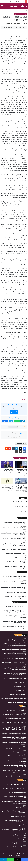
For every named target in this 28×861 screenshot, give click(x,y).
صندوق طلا (24, 508)
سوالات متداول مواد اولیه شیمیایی (20, 506)
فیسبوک (5, 421)
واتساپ (17, 421)
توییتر (11, 421)
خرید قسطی (24, 504)
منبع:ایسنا (24, 399)
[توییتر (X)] (20, 448)
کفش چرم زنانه (23, 511)
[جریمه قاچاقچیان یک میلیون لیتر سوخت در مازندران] (7, 464)
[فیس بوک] (24, 448)
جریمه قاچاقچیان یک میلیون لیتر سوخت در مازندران (8, 470)
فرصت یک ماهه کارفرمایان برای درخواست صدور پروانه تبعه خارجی (7, 487)
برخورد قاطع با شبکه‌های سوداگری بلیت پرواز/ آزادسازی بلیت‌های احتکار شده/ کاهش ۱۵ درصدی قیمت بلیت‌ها (21, 489)
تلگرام (23, 421)
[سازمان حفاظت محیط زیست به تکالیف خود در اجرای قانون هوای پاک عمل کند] (21, 464)
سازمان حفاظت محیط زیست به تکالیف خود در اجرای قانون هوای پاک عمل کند (21, 471)
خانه (25, 10)
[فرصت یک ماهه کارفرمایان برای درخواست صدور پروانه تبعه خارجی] (7, 481)
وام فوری (25, 513)
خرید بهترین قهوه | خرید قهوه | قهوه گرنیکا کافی (17, 501)
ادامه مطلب (14, 412)
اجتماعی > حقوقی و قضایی (17, 10)
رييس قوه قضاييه (20, 443)
